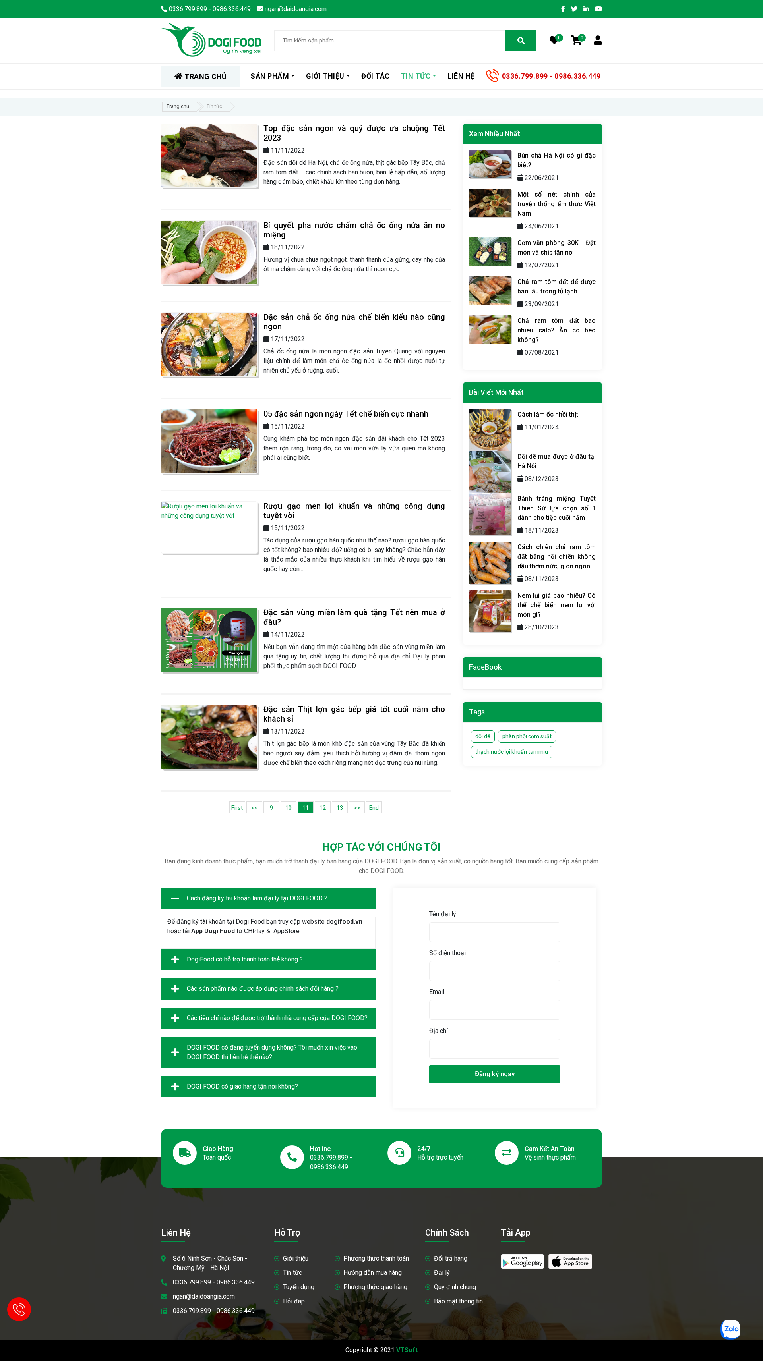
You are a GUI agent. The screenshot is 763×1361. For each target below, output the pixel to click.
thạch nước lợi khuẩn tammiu (511, 752)
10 (288, 807)
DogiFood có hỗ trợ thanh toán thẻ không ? (245, 959)
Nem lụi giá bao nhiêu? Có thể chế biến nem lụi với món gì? (556, 605)
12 (323, 807)
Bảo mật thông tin (458, 1301)
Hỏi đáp (294, 1301)
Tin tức (292, 1272)
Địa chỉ (438, 1031)
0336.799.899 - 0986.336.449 (551, 76)
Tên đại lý (442, 914)
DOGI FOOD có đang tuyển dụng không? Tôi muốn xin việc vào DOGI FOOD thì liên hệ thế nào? (272, 1052)
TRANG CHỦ (205, 76)
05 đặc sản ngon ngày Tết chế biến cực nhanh (345, 414)
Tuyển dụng (298, 1287)
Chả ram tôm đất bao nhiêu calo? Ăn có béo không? (556, 330)
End (374, 807)
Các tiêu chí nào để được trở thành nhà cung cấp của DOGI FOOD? (277, 1018)
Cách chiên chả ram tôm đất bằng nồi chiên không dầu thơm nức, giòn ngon (556, 556)
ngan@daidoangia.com (204, 1296)
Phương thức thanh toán (376, 1258)
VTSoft (407, 1350)
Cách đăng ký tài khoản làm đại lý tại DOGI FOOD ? (257, 898)
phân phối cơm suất (527, 736)
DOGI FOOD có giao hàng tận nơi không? (242, 1086)
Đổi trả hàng (450, 1258)
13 (340, 807)
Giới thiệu (295, 1258)
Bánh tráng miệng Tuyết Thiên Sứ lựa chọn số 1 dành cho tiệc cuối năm (556, 508)
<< (254, 807)
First (237, 807)
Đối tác (375, 76)
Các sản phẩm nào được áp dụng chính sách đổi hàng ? (263, 988)
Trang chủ (178, 106)
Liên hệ (461, 76)
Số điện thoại (447, 953)
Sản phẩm (269, 76)
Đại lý (442, 1272)
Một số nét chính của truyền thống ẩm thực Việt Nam (556, 204)
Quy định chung (455, 1287)
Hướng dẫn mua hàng (372, 1272)
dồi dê (482, 736)
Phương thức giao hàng (375, 1287)
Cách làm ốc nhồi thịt (547, 414)
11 (305, 807)
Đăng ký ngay (495, 1074)
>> (357, 807)
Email (436, 992)
